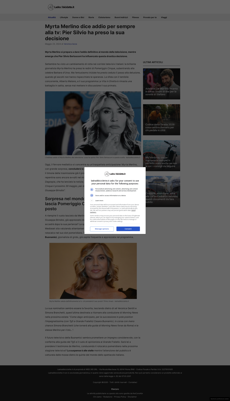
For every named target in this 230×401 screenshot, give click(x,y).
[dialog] (115, 200)
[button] (115, 200)
